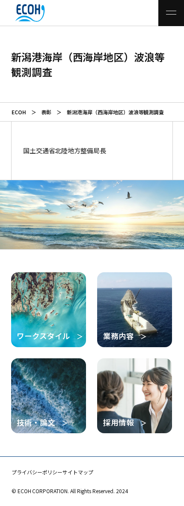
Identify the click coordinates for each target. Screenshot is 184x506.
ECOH (19, 112)
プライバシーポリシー (37, 472)
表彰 (47, 112)
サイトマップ (77, 472)
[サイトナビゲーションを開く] (171, 13)
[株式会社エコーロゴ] (18, 13)
